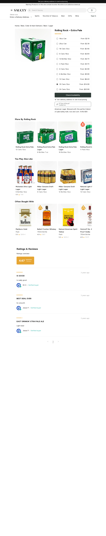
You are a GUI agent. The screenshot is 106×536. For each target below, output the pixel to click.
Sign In (93, 16)
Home (17, 26)
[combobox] (58, 10)
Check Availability (73, 95)
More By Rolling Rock (25, 119)
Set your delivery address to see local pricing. (53, 1)
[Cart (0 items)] (92, 10)
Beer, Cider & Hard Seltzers (31, 26)
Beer (45, 26)
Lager (51, 26)
